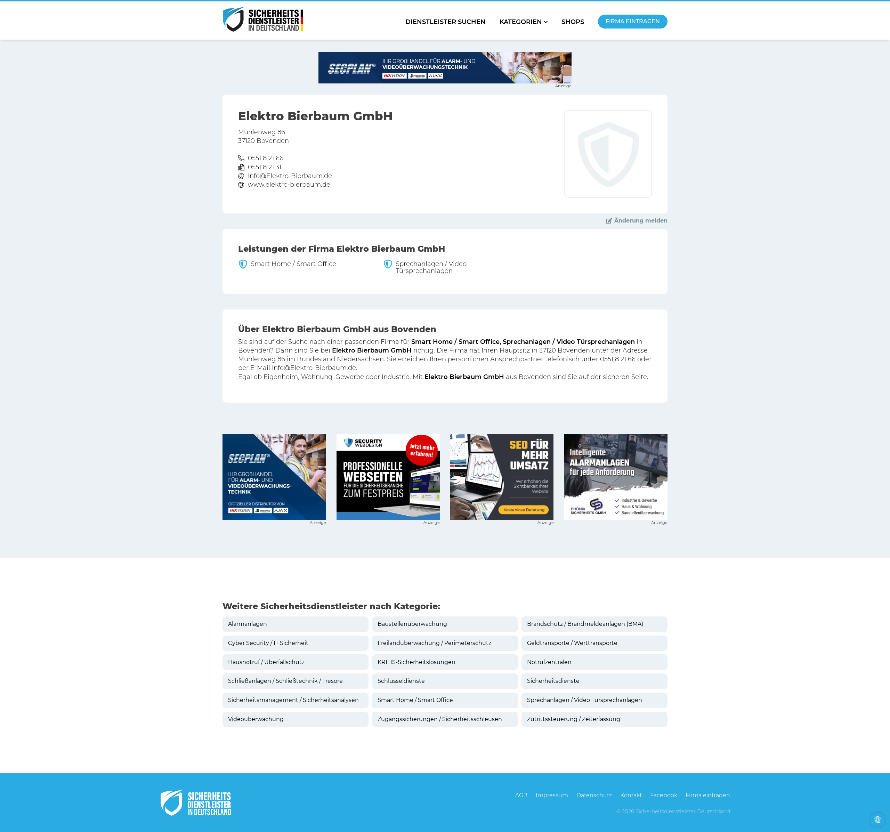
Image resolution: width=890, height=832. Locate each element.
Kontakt (631, 795)
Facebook (663, 795)
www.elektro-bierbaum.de (289, 184)
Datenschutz (594, 795)
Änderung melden (641, 220)
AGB (521, 795)
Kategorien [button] (521, 22)
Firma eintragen (633, 21)
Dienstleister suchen (445, 22)
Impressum (552, 795)
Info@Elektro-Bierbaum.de (290, 176)
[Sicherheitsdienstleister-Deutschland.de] (262, 19)
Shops (572, 22)
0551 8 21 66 (265, 158)
